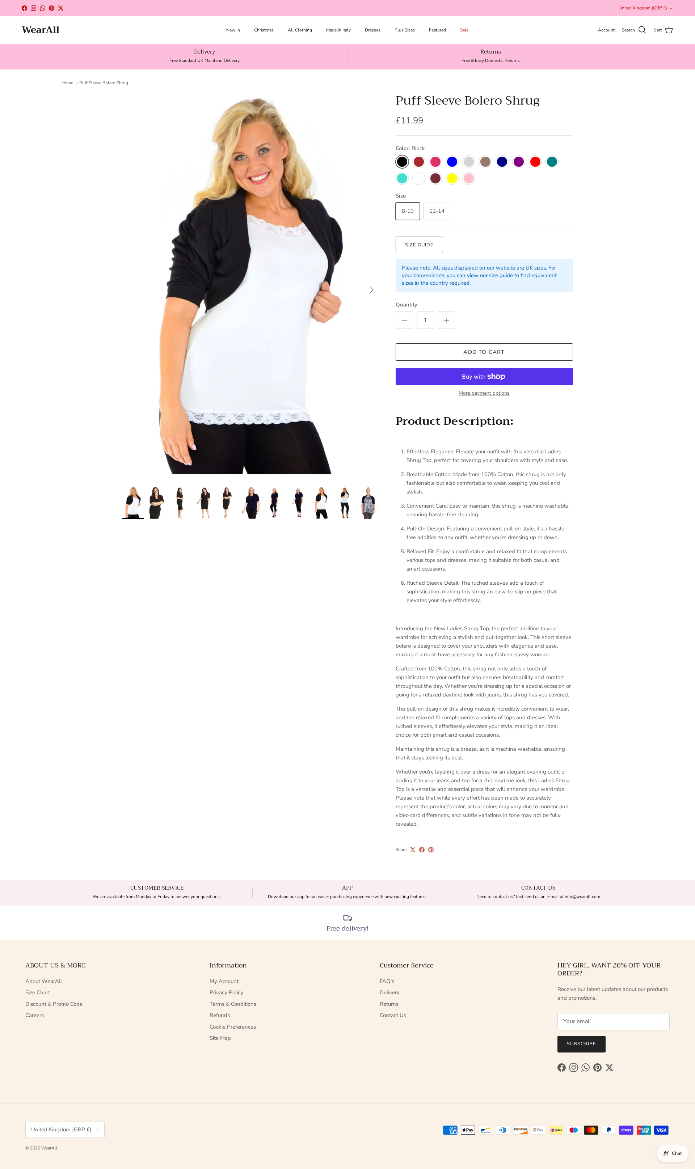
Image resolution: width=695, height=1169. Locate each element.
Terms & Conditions (233, 1004)
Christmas (264, 30)
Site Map (220, 1038)
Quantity (406, 304)
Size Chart (37, 992)
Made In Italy (338, 30)
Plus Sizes (405, 30)
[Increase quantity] (446, 320)
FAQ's (387, 981)
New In (233, 30)
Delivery (390, 992)
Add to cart (484, 352)
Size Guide (419, 245)
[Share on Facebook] (422, 849)
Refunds (220, 1015)
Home (67, 83)
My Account (224, 981)
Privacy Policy (226, 992)
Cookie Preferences (233, 1026)
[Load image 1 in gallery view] (251, 286)
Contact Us (393, 1015)
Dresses (372, 30)
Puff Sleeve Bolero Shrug (103, 83)
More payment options (484, 393)
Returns (389, 1004)
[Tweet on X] (413, 849)
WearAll (49, 1148)
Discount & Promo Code (54, 1004)
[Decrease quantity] (404, 320)
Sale (464, 30)
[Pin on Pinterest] (431, 849)
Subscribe (581, 1044)
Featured (437, 30)
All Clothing (300, 30)
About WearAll (43, 981)
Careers (34, 1015)
